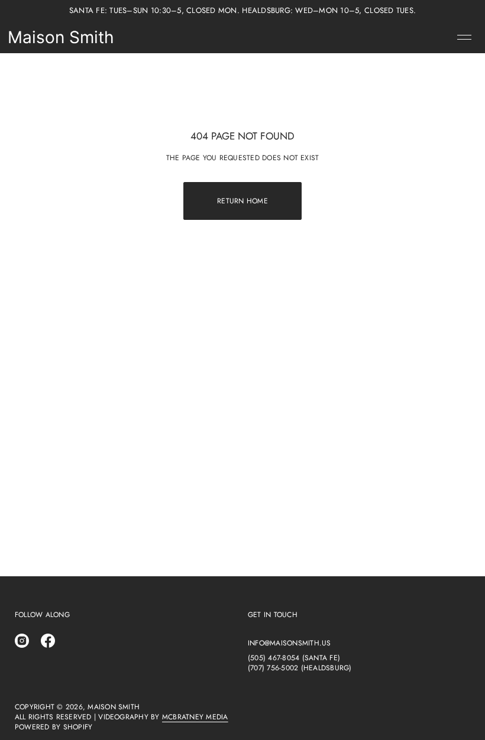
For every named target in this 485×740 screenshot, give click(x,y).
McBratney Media (195, 717)
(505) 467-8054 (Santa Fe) (294, 658)
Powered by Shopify (53, 727)
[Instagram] (22, 641)
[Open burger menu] (464, 37)
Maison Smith (61, 37)
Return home (242, 201)
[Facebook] (48, 641)
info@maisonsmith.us (289, 643)
